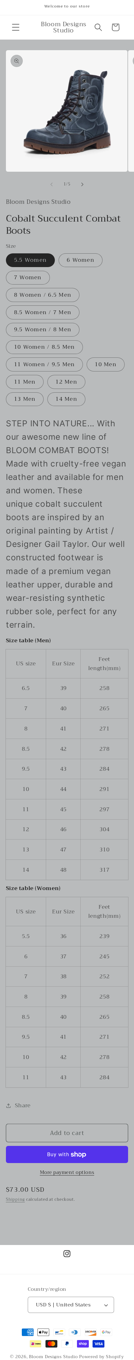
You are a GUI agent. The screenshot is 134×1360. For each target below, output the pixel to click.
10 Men (106, 364)
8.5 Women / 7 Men (42, 312)
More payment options (67, 1172)
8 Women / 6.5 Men (42, 294)
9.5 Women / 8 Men (42, 329)
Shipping (15, 1199)
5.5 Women (30, 260)
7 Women (28, 277)
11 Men (25, 381)
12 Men (66, 381)
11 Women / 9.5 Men (44, 364)
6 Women (80, 260)
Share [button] (23, 1105)
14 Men (66, 399)
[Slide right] (82, 184)
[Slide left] (52, 184)
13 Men (25, 399)
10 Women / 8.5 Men (44, 347)
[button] (15, 27)
